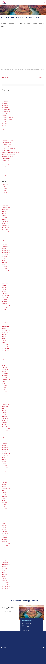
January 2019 (5, 371)
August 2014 (5, 480)
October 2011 (5, 519)
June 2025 (4, 213)
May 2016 (4, 437)
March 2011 (4, 531)
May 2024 (4, 240)
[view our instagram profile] (5, 647)
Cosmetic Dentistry (6, 95)
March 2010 (4, 556)
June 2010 (4, 549)
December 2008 (6, 586)
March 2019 (4, 367)
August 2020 (5, 332)
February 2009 (5, 582)
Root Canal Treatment (7, 156)
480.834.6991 (26, 630)
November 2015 (5, 449)
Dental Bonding (6, 101)
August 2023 (5, 258)
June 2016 (4, 435)
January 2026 (5, 199)
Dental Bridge (5, 105)
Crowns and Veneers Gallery (8, 97)
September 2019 (6, 355)
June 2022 (4, 287)
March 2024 (5, 244)
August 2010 (5, 545)
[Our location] (45, 647)
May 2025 (4, 215)
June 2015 (4, 459)
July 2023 (4, 260)
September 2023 (6, 256)
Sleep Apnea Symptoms (8, 164)
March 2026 (4, 194)
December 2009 (6, 562)
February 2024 (5, 246)
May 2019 (4, 363)
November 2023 (6, 252)
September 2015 (6, 453)
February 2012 (5, 510)
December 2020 (6, 324)
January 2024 (5, 248)
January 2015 (5, 469)
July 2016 (4, 432)
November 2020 (6, 326)
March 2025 (4, 219)
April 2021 (4, 316)
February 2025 (5, 221)
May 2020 (4, 338)
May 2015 (4, 461)
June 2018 (4, 385)
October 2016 (5, 426)
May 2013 (4, 492)
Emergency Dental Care (7, 117)
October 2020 (5, 328)
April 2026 (4, 192)
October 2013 (5, 486)
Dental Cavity (5, 107)
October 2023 (5, 254)
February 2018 (5, 393)
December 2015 (5, 447)
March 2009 (5, 580)
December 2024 (6, 225)
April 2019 (4, 365)
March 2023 (4, 268)
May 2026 (4, 190)
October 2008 (5, 590)
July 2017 (4, 408)
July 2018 (4, 383)
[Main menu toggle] (44, 2)
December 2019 (5, 348)
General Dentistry (6, 123)
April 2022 (4, 291)
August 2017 (5, 406)
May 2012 (4, 504)
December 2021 (5, 299)
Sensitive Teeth (5, 160)
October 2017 (5, 402)
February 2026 (5, 196)
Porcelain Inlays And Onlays (8, 148)
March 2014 (4, 482)
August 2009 (5, 570)
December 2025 (6, 201)
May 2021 (4, 313)
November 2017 (5, 400)
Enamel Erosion (6, 121)
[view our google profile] (1, 647)
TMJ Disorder (5, 168)
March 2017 (4, 416)
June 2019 (4, 361)
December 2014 (5, 471)
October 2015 (5, 451)
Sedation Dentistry (6, 158)
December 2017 (5, 398)
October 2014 (5, 476)
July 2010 (4, 547)
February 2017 (5, 418)
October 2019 (5, 352)
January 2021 (5, 322)
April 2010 (4, 554)
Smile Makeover (5, 166)
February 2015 (5, 467)
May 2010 (4, 552)
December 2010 (5, 537)
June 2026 (4, 188)
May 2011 (4, 527)
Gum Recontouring (6, 127)
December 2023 (6, 250)
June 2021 (4, 311)
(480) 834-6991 (14, 70)
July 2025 (4, 211)
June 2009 (4, 574)
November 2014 (5, 474)
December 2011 (5, 515)
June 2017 (4, 410)
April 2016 (4, 439)
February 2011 (5, 533)
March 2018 (4, 391)
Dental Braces (5, 103)
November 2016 (5, 424)
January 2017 (5, 420)
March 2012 (4, 508)
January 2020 (5, 346)
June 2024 (4, 238)
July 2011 (4, 523)
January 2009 (5, 584)
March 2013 (4, 496)
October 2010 (5, 541)
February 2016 (5, 443)
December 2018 (5, 373)
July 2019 (4, 359)
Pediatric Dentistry (6, 142)
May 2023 (4, 264)
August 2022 (5, 283)
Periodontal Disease (6, 144)
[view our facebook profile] (3, 647)
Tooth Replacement (7, 170)
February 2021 (5, 320)
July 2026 (4, 186)
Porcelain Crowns (6, 146)
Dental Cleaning (6, 109)
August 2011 (5, 521)
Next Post (42, 77)
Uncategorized (4, 19)
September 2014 (6, 478)
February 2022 (5, 295)
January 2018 (5, 396)
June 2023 (4, 262)
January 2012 (5, 513)
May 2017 (4, 412)
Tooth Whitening (6, 173)
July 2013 (4, 490)
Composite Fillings (6, 92)
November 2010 (5, 539)
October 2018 (5, 377)
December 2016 (5, 422)
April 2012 (4, 506)
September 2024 (6, 231)
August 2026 (5, 184)
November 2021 (5, 301)
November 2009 (6, 564)
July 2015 (4, 457)
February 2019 (5, 369)
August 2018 (5, 381)
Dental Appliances (6, 99)
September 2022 (6, 281)
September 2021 (6, 305)
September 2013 (6, 488)
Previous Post (5, 77)
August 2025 (5, 209)
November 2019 (5, 350)
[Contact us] (43, 647)
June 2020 (4, 336)
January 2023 (5, 272)
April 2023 (4, 266)
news (3, 131)
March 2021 (4, 318)
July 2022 (4, 285)
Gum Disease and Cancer (8, 125)
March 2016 (4, 441)
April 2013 (4, 494)
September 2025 (6, 207)
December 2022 (6, 274)
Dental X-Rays (5, 113)
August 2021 (5, 307)
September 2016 (6, 428)
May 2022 (4, 289)
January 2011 (5, 535)
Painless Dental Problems (8, 140)
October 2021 (5, 303)
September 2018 (6, 379)
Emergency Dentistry (7, 119)
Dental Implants (6, 111)
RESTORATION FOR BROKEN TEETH (10, 152)
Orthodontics (5, 138)
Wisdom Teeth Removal (7, 177)
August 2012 (5, 498)
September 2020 (6, 330)
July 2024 (4, 235)
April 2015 (4, 463)
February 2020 (5, 344)
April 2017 (4, 414)
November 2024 (6, 227)
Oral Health (4, 136)
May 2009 (4, 576)
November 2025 (6, 203)
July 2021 (4, 309)
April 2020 (4, 340)
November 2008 (6, 588)
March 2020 (5, 342)
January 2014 (5, 484)
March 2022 (4, 293)
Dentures (4, 115)
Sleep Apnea (5, 162)
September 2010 (6, 543)
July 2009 (4, 572)
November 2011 (5, 517)
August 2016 (5, 430)
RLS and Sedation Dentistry (8, 154)
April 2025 (4, 217)
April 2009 (4, 578)
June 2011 (4, 525)
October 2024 (5, 229)
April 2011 (4, 529)
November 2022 (6, 277)
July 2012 (4, 500)
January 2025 (5, 223)
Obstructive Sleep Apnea (8, 134)
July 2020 (4, 334)
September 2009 (6, 568)
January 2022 (5, 297)
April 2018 (4, 389)
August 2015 (5, 455)
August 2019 (5, 357)
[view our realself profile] (7, 647)
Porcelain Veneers (6, 150)
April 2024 (4, 242)
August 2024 (5, 233)
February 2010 (5, 558)
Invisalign (4, 129)
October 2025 (5, 205)
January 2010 (5, 560)
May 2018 (4, 387)
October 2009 (5, 566)
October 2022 (5, 279)
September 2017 (6, 404)
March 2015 (4, 465)
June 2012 (4, 502)
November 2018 (5, 375)
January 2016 (5, 445)
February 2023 (5, 270)
